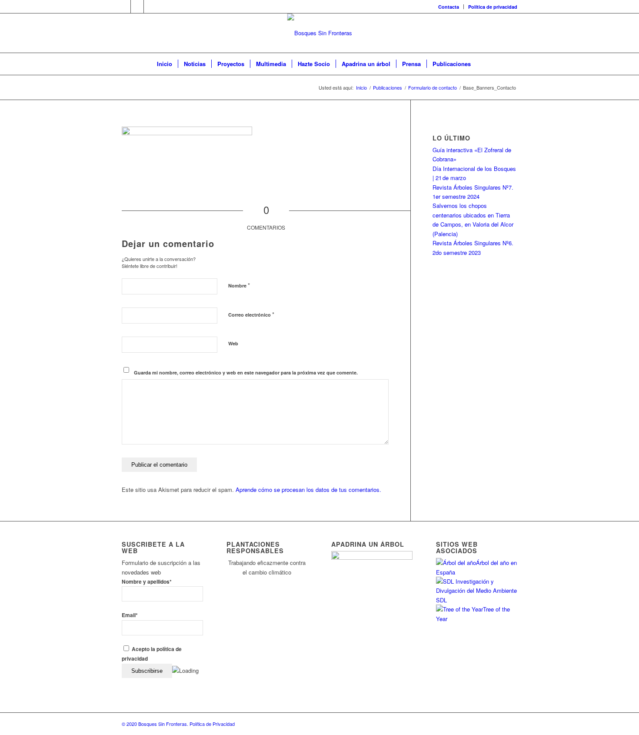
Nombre (239, 285)
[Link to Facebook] (137, 6)
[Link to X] (124, 6)
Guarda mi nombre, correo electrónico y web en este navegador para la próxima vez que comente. (246, 372)
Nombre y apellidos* (147, 581)
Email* (130, 615)
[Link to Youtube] (150, 6)
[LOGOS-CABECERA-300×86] (319, 33)
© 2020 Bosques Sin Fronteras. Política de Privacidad (178, 723)
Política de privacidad (492, 6)
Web (233, 343)
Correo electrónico (251, 314)
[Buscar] (482, 64)
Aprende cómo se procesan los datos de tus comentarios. (308, 489)
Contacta (448, 6)
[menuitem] (449, 6)
